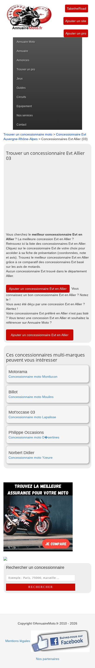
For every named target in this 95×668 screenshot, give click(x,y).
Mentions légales (17, 641)
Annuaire (22, 51)
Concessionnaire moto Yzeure (31, 457)
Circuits (21, 97)
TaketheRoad (76, 8)
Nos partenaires (47, 659)
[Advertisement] (47, 195)
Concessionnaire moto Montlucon (33, 376)
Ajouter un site (75, 21)
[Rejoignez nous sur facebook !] (60, 641)
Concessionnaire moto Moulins (31, 397)
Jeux (20, 78)
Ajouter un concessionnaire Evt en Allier (38, 289)
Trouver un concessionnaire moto (27, 134)
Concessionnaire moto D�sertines (34, 437)
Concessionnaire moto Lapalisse (32, 417)
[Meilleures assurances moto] (38, 516)
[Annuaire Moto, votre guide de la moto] (29, 15)
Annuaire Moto (26, 41)
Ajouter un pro (75, 33)
